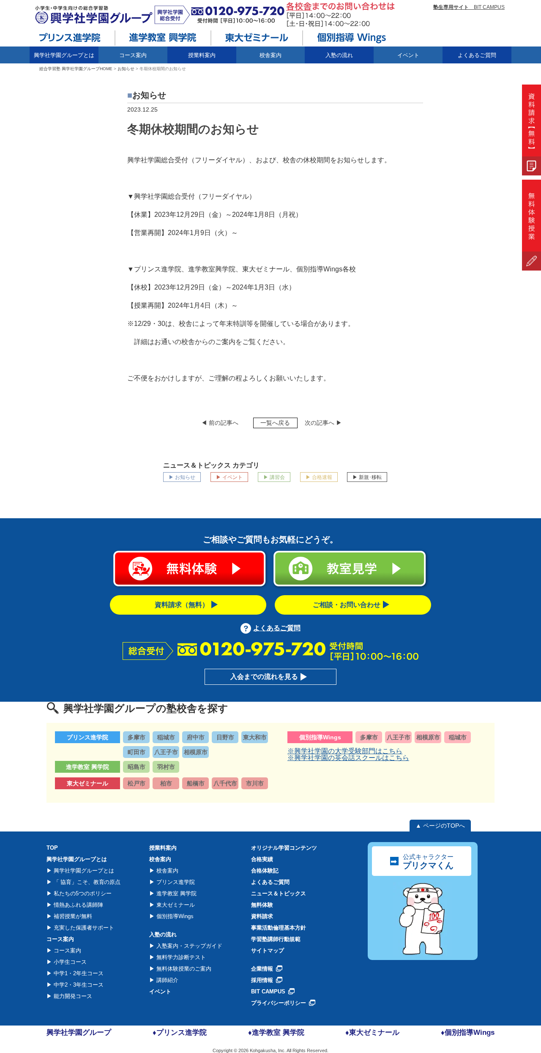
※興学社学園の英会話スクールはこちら (348, 757)
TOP (52, 848)
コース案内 (66, 950)
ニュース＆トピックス (278, 893)
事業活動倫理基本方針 (278, 927)
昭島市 (136, 766)
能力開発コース (72, 996)
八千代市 (225, 783)
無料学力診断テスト (180, 957)
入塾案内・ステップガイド (188, 946)
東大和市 (255, 737)
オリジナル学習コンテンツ (284, 848)
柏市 (166, 783)
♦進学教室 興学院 (276, 1032)
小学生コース (69, 962)
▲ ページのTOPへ (440, 825)
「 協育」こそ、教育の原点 (86, 882)
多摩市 (136, 737)
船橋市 (196, 783)
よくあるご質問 (477, 55)
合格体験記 (265, 870)
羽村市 (166, 766)
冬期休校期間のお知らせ (193, 129)
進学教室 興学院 (176, 893)
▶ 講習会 (274, 477)
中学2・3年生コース (78, 985)
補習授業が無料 (72, 916)
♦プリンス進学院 (180, 1032)
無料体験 (262, 905)
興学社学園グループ (78, 1032)
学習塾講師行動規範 (276, 939)
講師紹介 (166, 980)
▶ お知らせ (182, 477)
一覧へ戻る (275, 422)
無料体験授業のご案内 (183, 968)
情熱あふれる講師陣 (77, 905)
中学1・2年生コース (78, 973)
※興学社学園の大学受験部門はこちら (344, 751)
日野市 (225, 737)
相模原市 (196, 752)
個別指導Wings (174, 916)
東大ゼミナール (175, 905)
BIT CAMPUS (469, 7)
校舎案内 (166, 870)
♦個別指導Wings (468, 1032)
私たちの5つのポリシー (82, 893)
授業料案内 (202, 55)
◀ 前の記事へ (219, 422)
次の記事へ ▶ (323, 422)
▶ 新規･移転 (367, 477)
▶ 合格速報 (319, 477)
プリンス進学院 (175, 882)
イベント (408, 55)
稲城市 (166, 737)
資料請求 (262, 916)
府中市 (196, 737)
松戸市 (136, 783)
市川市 (255, 783)
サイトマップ (267, 950)
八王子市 (166, 752)
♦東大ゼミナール (372, 1032)
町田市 (136, 752)
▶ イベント (229, 477)
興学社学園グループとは (83, 870)
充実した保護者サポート (83, 927)
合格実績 (262, 859)
